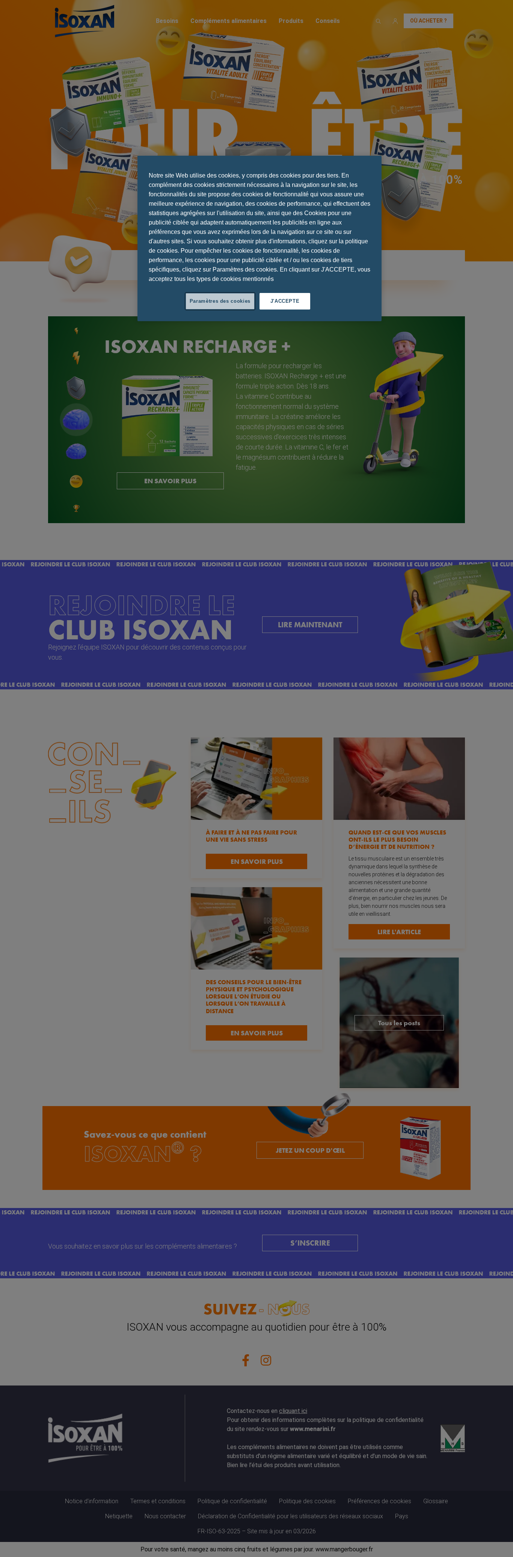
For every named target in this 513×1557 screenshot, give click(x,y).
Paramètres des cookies (220, 301)
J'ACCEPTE (285, 301)
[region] (259, 238)
